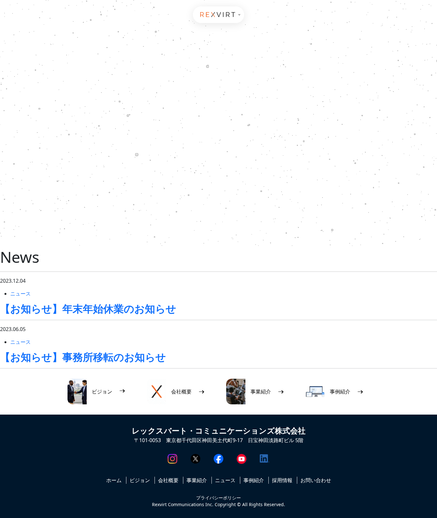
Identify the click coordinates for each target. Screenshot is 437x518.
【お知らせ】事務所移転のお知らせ (83, 357)
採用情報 (282, 480)
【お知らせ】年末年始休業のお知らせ (88, 308)
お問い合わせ (315, 480)
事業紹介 (197, 480)
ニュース (20, 293)
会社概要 (168, 480)
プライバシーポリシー (218, 498)
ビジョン (140, 480)
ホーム (114, 480)
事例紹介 (253, 480)
